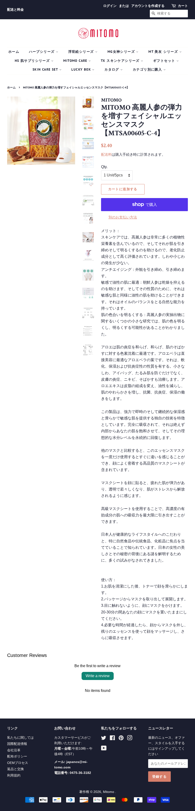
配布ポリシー (17, 756)
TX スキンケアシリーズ (121, 60)
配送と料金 (15, 9)
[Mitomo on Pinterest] (121, 739)
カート (183, 6)
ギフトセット (164, 60)
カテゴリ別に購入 (148, 69)
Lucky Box (81, 69)
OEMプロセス (17, 763)
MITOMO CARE (75, 60)
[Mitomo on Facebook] (112, 739)
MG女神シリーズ (121, 51)
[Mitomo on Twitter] (103, 739)
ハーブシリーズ (42, 51)
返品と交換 (15, 769)
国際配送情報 (17, 744)
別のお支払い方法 (122, 217)
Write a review (98, 676)
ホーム (13, 51)
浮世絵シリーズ (81, 51)
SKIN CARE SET (46, 69)
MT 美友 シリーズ (163, 51)
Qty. (104, 167)
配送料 (106, 154)
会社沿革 (13, 750)
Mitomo (109, 792)
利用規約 (13, 775)
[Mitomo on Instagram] (129, 739)
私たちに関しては (20, 737)
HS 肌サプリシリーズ (33, 60)
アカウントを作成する (148, 6)
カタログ (112, 69)
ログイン (110, 6)
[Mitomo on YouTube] (104, 749)
